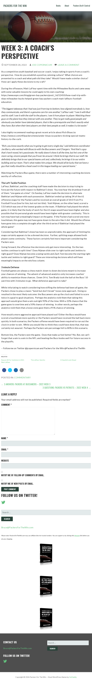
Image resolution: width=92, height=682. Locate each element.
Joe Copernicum (42, 64)
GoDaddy (73, 677)
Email (4, 449)
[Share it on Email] (22, 371)
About (67, 5)
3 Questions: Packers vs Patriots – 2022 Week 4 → (67, 387)
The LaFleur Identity (38, 360)
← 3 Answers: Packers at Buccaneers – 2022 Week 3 (25, 384)
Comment (6, 404)
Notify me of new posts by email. (17, 483)
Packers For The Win (15, 6)
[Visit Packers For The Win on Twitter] (3, 503)
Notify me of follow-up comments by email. (22, 475)
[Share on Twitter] (10, 371)
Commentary (22, 377)
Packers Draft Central (81, 5)
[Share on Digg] (16, 371)
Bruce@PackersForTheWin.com (17, 527)
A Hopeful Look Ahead (68, 360)
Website (5, 460)
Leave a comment (68, 64)
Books (58, 5)
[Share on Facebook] (4, 371)
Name (4, 438)
